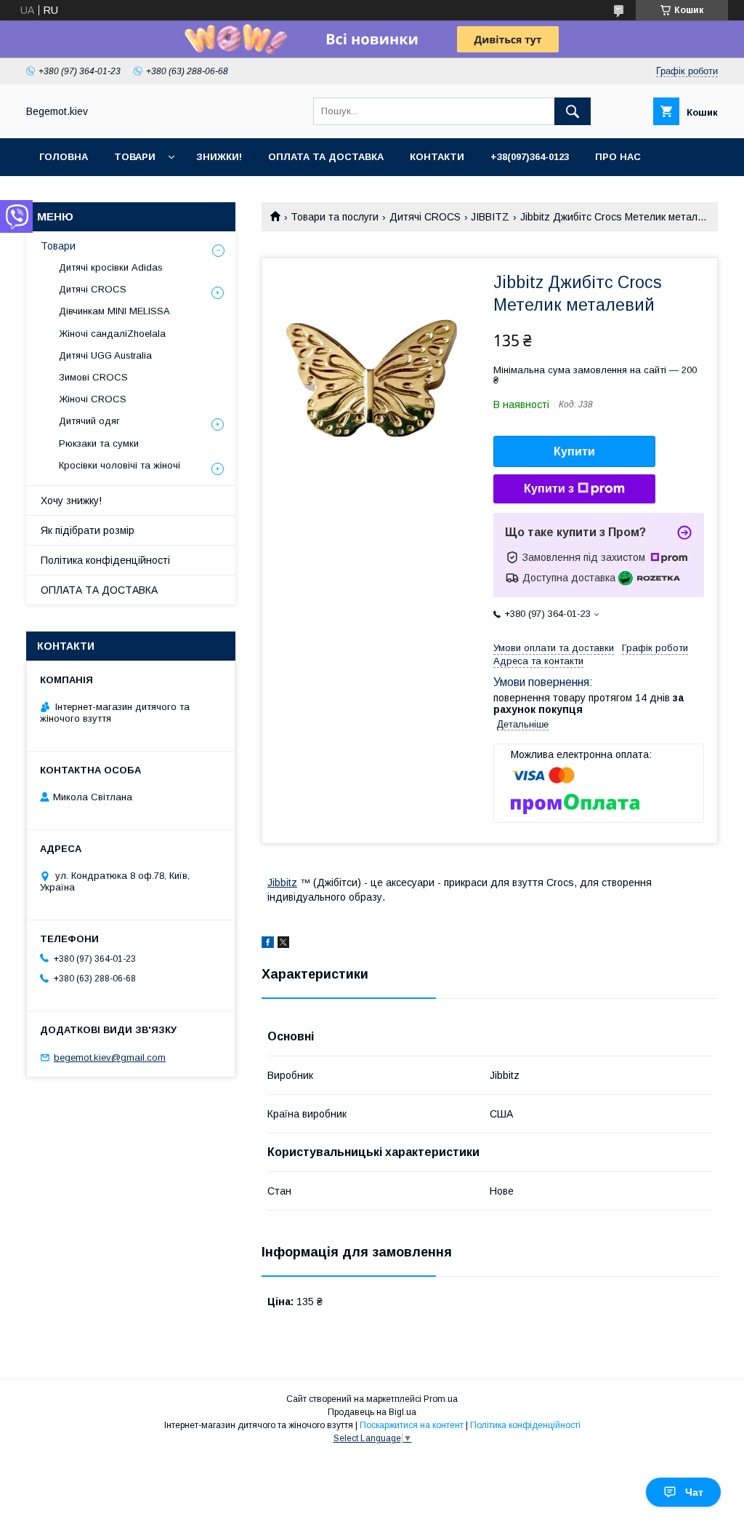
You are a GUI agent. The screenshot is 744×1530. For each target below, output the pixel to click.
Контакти (437, 156)
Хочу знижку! (71, 500)
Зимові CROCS (93, 377)
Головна (63, 156)
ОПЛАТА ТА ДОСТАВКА (99, 590)
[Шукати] (572, 111)
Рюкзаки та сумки (99, 443)
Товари (134, 156)
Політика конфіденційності (105, 560)
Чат (694, 1492)
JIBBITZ (490, 217)
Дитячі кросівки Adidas (111, 267)
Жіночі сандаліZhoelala (112, 333)
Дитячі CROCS (425, 217)
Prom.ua (441, 1399)
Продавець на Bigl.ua (372, 1412)
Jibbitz (282, 882)
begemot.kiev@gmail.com (110, 1057)
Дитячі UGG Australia (105, 355)
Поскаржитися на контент (412, 1425)
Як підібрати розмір (87, 530)
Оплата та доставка (326, 156)
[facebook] (268, 944)
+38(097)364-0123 (529, 156)
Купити (574, 451)
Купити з (549, 488)
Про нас (618, 156)
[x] (283, 944)
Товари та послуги (335, 217)
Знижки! (219, 156)
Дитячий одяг (89, 420)
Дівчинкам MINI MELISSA (114, 311)
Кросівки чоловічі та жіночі (119, 465)
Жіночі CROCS (92, 399)
